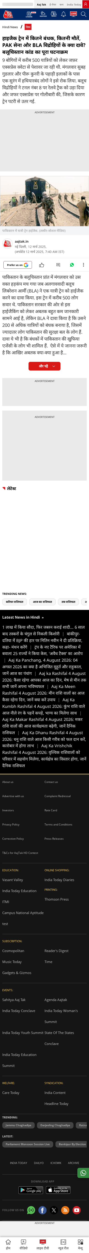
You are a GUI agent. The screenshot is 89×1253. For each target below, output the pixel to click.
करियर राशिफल (14, 602)
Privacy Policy (10, 824)
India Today (74, 4)
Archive (73, 1163)
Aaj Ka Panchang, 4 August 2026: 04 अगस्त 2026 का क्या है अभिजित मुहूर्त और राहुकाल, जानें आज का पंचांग (42, 666)
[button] (80, 1245)
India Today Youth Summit (22, 1032)
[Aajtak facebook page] (42, 1210)
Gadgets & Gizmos (16, 972)
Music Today (12, 961)
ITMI (5, 901)
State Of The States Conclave (59, 1038)
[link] (85, 4)
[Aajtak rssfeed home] (65, 1210)
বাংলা (61, 4)
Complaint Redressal (57, 796)
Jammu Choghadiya (18, 1125)
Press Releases (54, 839)
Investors (8, 810)
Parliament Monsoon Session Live (28, 1144)
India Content (54, 1092)
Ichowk (55, 1163)
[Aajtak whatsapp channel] (31, 1210)
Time (48, 961)
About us (7, 782)
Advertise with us (13, 796)
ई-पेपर (53, 4)
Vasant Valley (12, 879)
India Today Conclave (18, 1010)
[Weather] (43, 15)
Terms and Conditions (58, 824)
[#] (71, 266)
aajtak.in (22, 241)
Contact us (51, 782)
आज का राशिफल (42, 602)
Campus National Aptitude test (23, 918)
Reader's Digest (56, 950)
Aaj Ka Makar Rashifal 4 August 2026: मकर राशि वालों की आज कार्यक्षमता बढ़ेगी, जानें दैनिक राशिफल (42, 726)
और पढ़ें (43, 366)
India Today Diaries (59, 879)
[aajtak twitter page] (54, 1210)
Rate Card (50, 810)
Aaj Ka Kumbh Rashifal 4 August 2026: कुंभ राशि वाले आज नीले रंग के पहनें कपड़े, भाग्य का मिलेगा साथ (43, 706)
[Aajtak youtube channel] (77, 1210)
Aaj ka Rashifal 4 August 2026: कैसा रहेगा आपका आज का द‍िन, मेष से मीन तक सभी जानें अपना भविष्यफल (44, 680)
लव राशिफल (68, 602)
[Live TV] (73, 15)
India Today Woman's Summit (61, 1016)
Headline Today (56, 1103)
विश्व (28, 27)
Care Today (10, 1092)
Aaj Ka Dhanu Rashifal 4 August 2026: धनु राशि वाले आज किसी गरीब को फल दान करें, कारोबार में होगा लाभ (44, 739)
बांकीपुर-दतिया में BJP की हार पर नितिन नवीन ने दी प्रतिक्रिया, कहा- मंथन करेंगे (42, 640)
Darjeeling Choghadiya (55, 1125)
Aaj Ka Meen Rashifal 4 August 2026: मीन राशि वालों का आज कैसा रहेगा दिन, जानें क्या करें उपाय (43, 693)
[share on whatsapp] (83, 1173)
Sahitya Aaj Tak (14, 999)
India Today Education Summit (19, 1060)
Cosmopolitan (13, 950)
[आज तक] (8, 14)
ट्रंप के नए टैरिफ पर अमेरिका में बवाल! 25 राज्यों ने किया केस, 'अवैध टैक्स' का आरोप (42, 653)
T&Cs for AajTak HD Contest (20, 853)
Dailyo (39, 1163)
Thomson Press (56, 899)
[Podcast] (53, 14)
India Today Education (19, 890)
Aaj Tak (41, 4)
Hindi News (10, 27)
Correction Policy (13, 839)
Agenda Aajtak (55, 999)
